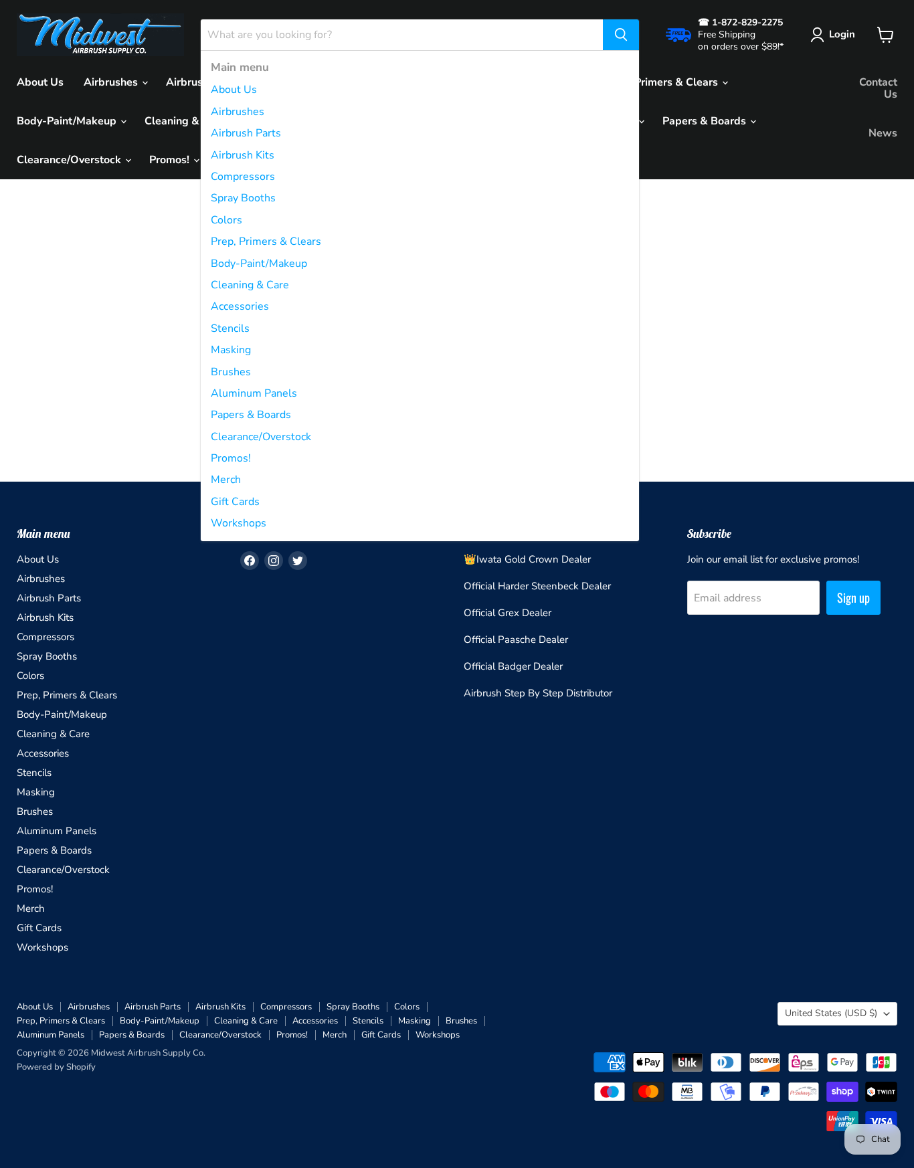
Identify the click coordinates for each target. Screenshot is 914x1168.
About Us (234, 89)
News (883, 133)
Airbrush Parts (246, 133)
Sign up (853, 597)
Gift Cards (235, 501)
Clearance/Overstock (261, 436)
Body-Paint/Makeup (259, 263)
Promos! (231, 458)
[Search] (621, 34)
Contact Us (878, 88)
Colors (226, 220)
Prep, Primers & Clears (266, 241)
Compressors (243, 176)
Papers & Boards (251, 414)
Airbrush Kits (242, 155)
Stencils (230, 328)
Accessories (240, 306)
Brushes (231, 372)
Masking (231, 350)
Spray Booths (243, 198)
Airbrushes (237, 111)
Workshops (238, 523)
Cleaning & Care (250, 285)
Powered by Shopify (56, 1067)
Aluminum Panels (254, 393)
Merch (226, 479)
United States (831, 1013)
